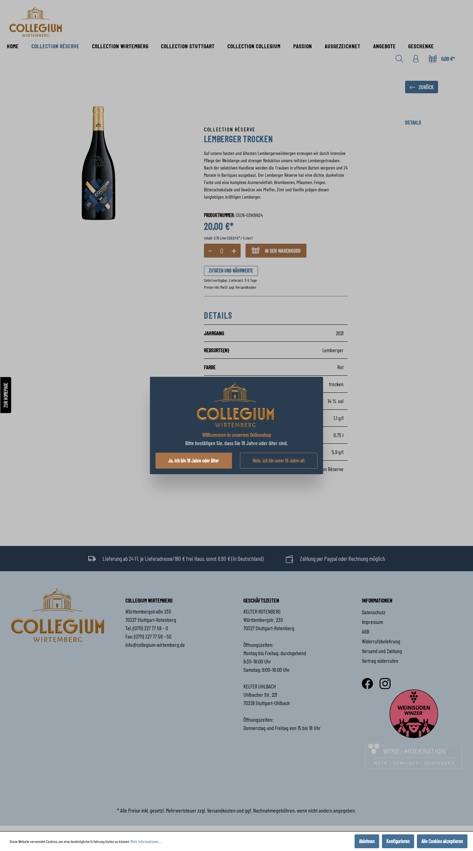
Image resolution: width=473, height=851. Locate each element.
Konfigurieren (398, 841)
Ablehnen (367, 841)
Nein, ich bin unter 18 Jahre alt (279, 460)
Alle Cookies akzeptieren (442, 841)
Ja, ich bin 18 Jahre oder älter (193, 460)
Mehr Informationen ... (146, 841)
